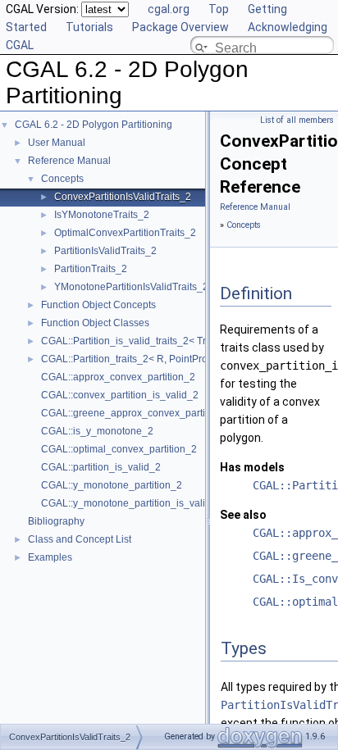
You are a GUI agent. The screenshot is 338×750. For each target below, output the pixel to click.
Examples (50, 557)
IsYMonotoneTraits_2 (101, 214)
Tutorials (89, 27)
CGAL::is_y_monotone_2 (97, 431)
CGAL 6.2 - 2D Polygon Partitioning (93, 124)
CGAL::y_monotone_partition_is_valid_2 (131, 503)
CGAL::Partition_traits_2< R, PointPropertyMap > (149, 359)
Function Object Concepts (98, 305)
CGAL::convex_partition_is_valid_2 (120, 395)
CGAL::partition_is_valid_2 (101, 467)
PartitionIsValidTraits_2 (105, 251)
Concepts (62, 178)
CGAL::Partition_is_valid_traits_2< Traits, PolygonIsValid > (171, 341)
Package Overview (180, 27)
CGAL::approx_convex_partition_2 (118, 377)
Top (218, 9)
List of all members (297, 120)
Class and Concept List (79, 539)
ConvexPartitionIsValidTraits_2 (122, 196)
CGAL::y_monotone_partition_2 (111, 485)
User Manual (56, 142)
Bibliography (56, 521)
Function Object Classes (95, 323)
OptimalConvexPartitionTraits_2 (125, 233)
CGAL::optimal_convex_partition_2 (119, 449)
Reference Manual (69, 160)
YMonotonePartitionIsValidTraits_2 (131, 287)
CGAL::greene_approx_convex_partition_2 (137, 413)
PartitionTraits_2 (90, 269)
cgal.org (169, 9)
